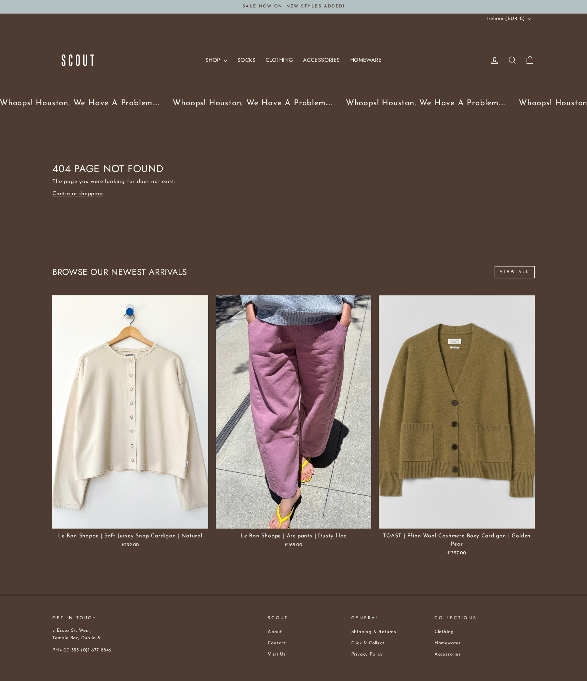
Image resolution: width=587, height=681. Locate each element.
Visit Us (277, 654)
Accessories (321, 60)
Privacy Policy (367, 654)
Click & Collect (368, 643)
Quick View (130, 520)
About (275, 632)
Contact (277, 643)
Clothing (279, 60)
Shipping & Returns (373, 632)
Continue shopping (77, 194)
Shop (214, 60)
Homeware (365, 60)
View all (515, 272)
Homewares (447, 643)
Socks (246, 60)
